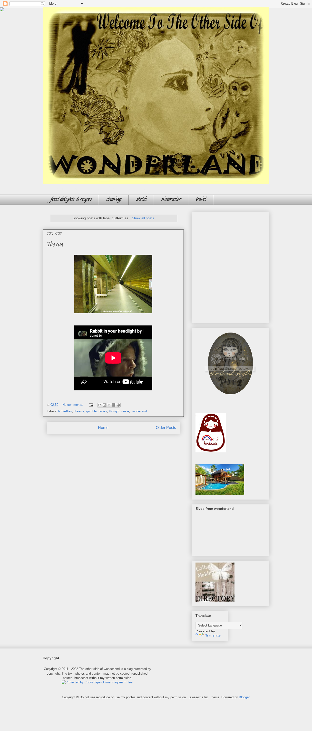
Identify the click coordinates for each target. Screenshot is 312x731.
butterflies (65, 411)
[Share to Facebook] (113, 405)
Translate (213, 635)
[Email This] (99, 405)
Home (103, 428)
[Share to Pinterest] (118, 405)
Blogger (244, 697)
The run (55, 245)
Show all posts (143, 218)
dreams (79, 411)
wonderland (139, 411)
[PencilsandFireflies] (230, 396)
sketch (141, 199)
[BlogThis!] (104, 405)
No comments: (73, 405)
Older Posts (166, 428)
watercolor (171, 199)
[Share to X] (109, 405)
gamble (91, 411)
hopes (102, 411)
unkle (125, 411)
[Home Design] (219, 494)
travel (200, 199)
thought (114, 411)
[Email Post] (90, 405)
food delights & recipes (70, 199)
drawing (113, 199)
